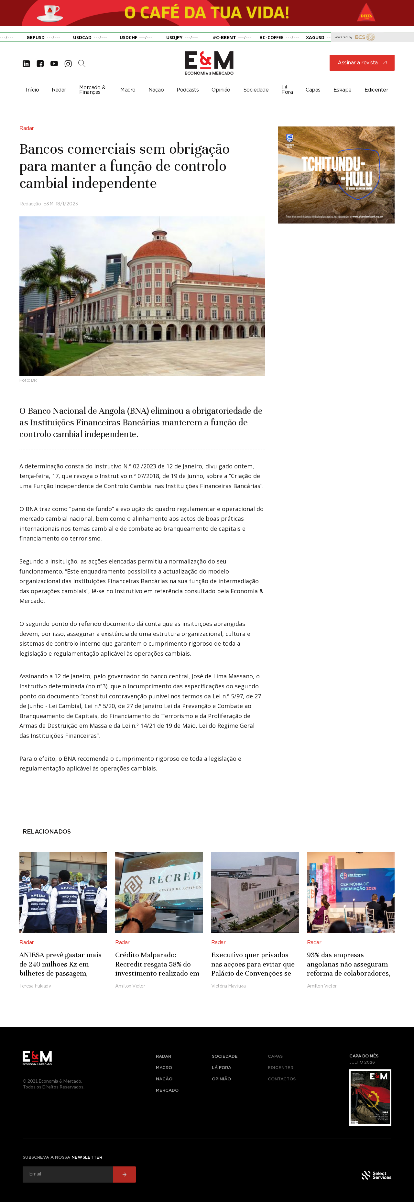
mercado (167, 1090)
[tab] (47, 833)
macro (164, 1068)
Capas (275, 1056)
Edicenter (280, 1068)
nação (164, 1079)
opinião (221, 1079)
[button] (13, 16)
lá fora (221, 1068)
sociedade (225, 1056)
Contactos (282, 1079)
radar (163, 1056)
